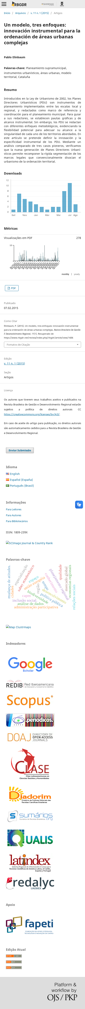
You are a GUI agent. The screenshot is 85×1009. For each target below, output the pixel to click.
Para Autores (13, 515)
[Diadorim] (30, 803)
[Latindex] (30, 872)
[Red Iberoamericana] (30, 688)
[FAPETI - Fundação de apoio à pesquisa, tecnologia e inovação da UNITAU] (29, 933)
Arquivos (20, 13)
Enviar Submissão (20, 450)
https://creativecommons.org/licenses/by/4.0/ (32, 414)
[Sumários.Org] (30, 822)
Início (7, 13)
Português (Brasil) (21, 485)
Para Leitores (13, 509)
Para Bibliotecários (17, 521)
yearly (77, 274)
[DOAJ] (30, 743)
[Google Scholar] (30, 672)
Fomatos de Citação (18, 344)
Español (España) (21, 480)
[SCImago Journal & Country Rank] (29, 543)
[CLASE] (30, 778)
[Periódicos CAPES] (30, 726)
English (14, 474)
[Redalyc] (30, 888)
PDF (13, 288)
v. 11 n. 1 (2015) (40, 13)
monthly (65, 274)
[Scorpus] (30, 708)
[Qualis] (30, 847)
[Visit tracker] (18, 627)
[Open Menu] (4, 4)
